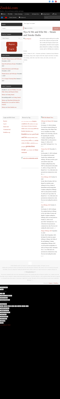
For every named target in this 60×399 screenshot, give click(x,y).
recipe (23, 148)
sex (33, 148)
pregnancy (36, 141)
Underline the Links (5, 306)
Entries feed (6, 125)
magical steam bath (49, 55)
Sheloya (25, 53)
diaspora (26, 124)
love (28, 133)
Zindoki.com (9, 8)
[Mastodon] (50, 1)
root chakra (55, 55)
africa (22, 119)
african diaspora (26, 119)
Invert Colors (3, 313)
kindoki (24, 132)
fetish (29, 127)
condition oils (32, 122)
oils (31, 139)
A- (1, 292)
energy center (32, 55)
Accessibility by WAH (5, 323)
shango (36, 148)
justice (31, 129)
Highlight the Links (4, 308)
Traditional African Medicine (52, 53)
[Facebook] (53, 1)
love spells (32, 133)
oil (30, 139)
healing (31, 127)
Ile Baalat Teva (49, 116)
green (9, 304)
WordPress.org (6, 131)
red (15, 304)
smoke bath (32, 57)
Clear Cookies (4, 317)
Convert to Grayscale (5, 310)
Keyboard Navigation (5, 298)
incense (28, 130)
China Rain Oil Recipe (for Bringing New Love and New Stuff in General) (11, 101)
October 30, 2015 (31, 53)
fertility (26, 127)
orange (19, 304)
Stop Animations (4, 315)
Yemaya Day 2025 (45, 147)
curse (22, 124)
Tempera (50, 281)
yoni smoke (46, 57)
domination (34, 124)
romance (30, 148)
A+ (3, 292)
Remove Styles (4, 296)
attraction (30, 119)
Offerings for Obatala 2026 (47, 119)
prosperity (23, 145)
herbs (35, 127)
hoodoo (23, 130)
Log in (4, 122)
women (41, 57)
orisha (36, 139)
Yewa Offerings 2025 (46, 175)
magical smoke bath (40, 55)
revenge (27, 148)
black (2, 304)
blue (13, 304)
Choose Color (3, 302)
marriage (29, 136)
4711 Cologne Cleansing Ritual (9, 77)
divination (30, 124)
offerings (27, 139)
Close (2, 288)
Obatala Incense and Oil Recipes (9, 72)
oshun (27, 141)
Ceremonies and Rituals (41, 53)
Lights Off (3, 319)
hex (37, 127)
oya (30, 141)
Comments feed (6, 128)
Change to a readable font (6, 294)
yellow (23, 304)
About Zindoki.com (11, 105)
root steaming (26, 57)
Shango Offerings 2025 (46, 229)
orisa (33, 139)
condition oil (25, 122)
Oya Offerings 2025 (45, 203)
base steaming (26, 55)
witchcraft (24, 151)
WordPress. (56, 281)
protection (30, 144)
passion (33, 141)
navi (27, 304)
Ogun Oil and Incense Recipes (9, 62)
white (5, 304)
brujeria (34, 120)
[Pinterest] (56, 1)
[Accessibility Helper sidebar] (4, 286)
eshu (22, 127)
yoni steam (51, 57)
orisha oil (23, 141)
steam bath (37, 57)
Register (5, 119)
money (33, 136)
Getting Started (10, 93)
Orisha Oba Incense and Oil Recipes (10, 67)
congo (36, 122)
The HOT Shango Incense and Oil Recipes (12, 57)
